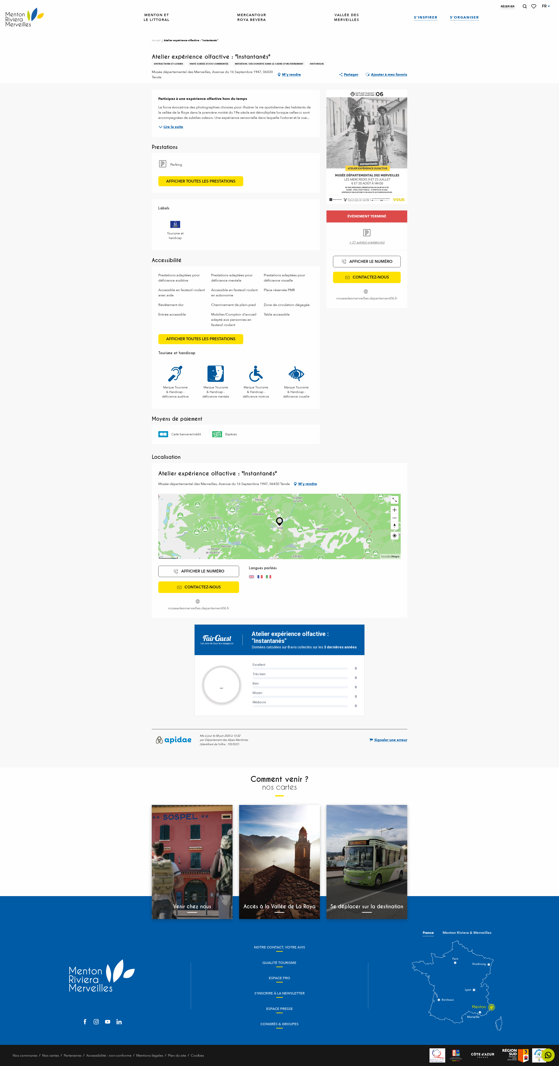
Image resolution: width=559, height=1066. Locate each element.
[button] (524, 6)
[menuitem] (24, 17)
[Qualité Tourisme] (437, 1055)
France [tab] (428, 932)
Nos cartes (50, 1055)
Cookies (197, 1055)
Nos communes (25, 1055)
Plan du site (177, 1055)
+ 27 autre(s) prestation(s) (367, 242)
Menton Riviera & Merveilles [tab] (467, 932)
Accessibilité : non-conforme (108, 1055)
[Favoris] (534, 6)
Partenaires (72, 1055)
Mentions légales (149, 1055)
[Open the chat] (548, 1055)
